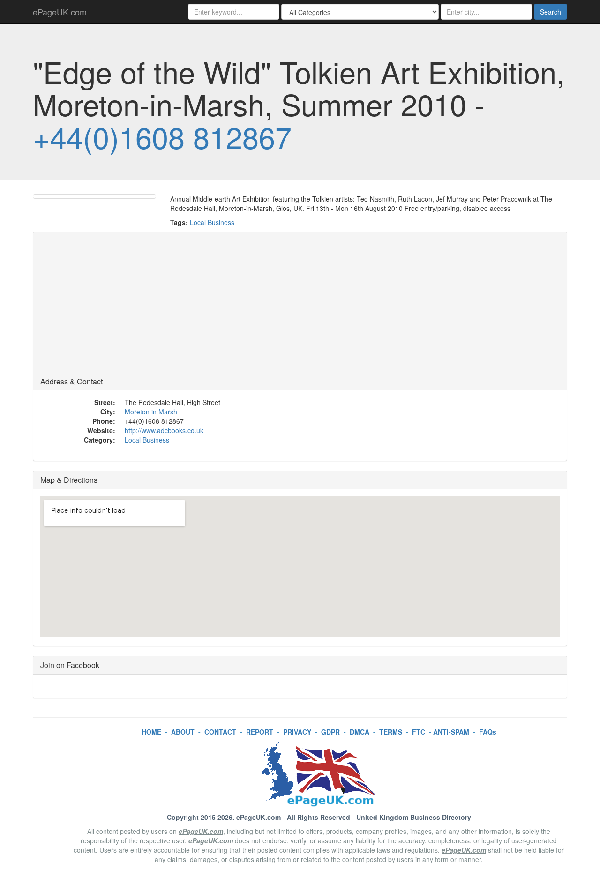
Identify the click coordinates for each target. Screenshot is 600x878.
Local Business (212, 222)
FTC (418, 731)
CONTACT (220, 731)
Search (550, 11)
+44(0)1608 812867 (162, 136)
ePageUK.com (60, 12)
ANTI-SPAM (451, 731)
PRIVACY (297, 731)
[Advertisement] (300, 307)
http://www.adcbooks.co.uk (164, 430)
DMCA (359, 731)
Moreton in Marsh (151, 411)
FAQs (487, 731)
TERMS (390, 731)
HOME (151, 731)
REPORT (259, 731)
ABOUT (183, 731)
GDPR (330, 731)
